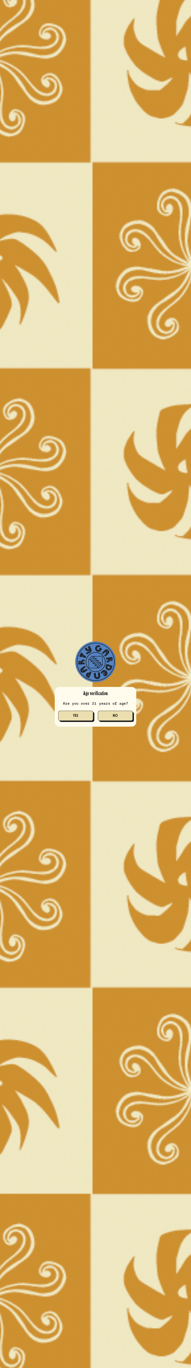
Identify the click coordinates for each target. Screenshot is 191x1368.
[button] (75, 716)
